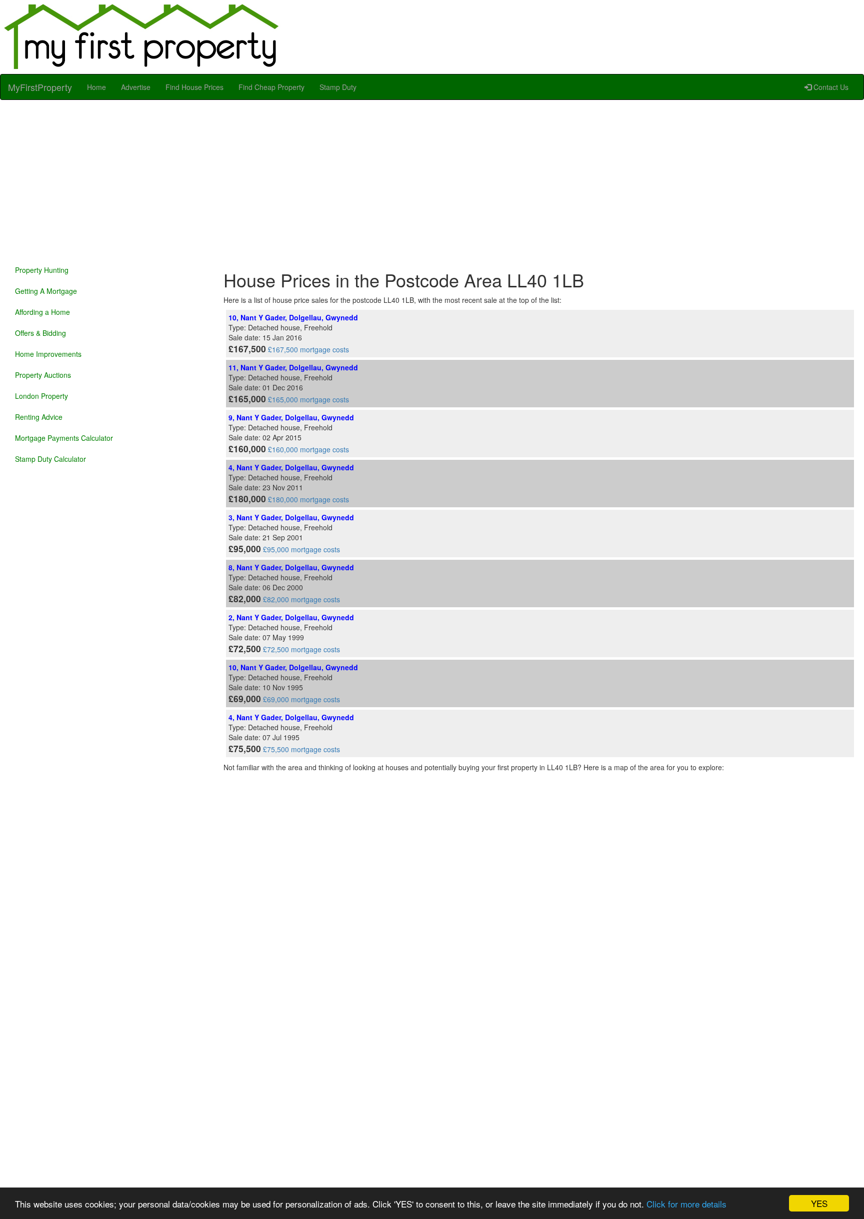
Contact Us (830, 87)
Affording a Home (42, 312)
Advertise (135, 87)
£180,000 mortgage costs (308, 499)
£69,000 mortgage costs (301, 699)
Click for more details (686, 1204)
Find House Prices (195, 87)
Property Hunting (41, 270)
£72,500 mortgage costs (301, 649)
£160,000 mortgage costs (308, 449)
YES (819, 1203)
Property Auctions (43, 375)
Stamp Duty (338, 87)
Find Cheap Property (271, 87)
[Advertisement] (432, 180)
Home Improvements (48, 354)
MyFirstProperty (40, 86)
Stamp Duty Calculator (50, 459)
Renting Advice (38, 417)
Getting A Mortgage (46, 291)
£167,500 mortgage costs (308, 349)
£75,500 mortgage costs (301, 749)
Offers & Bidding (40, 333)
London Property (41, 396)
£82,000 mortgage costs (301, 599)
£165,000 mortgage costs (308, 399)
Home (96, 87)
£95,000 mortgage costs (301, 549)
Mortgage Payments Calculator (64, 438)
